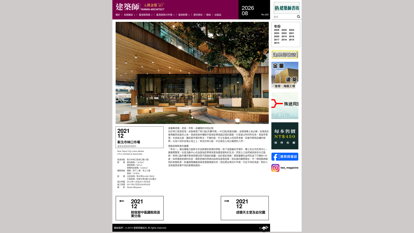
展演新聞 (183, 15)
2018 (291, 36)
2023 (276, 33)
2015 (291, 39)
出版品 (217, 15)
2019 (284, 36)
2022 (284, 33)
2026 (276, 29)
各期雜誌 (129, 15)
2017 (276, 39)
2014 (276, 42)
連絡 (208, 15)
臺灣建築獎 (145, 15)
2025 (284, 29)
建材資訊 (197, 15)
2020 (276, 36)
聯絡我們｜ (119, 227)
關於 (118, 15)
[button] (192, 73)
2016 (284, 39)
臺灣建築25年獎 (164, 15)
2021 (291, 33)
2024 (291, 29)
